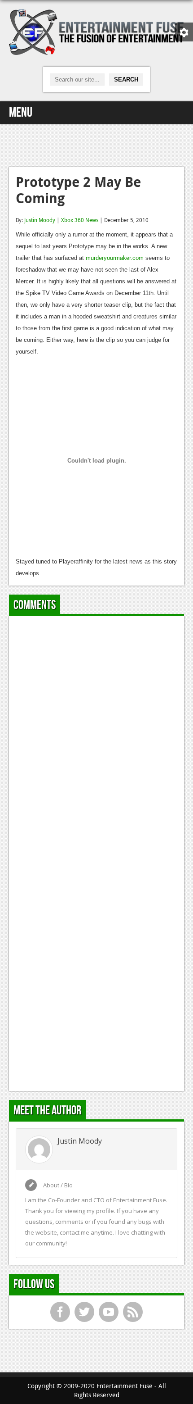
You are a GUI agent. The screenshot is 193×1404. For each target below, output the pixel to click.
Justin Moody (39, 219)
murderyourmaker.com (115, 257)
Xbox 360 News (79, 219)
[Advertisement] (96, 144)
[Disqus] (96, 735)
